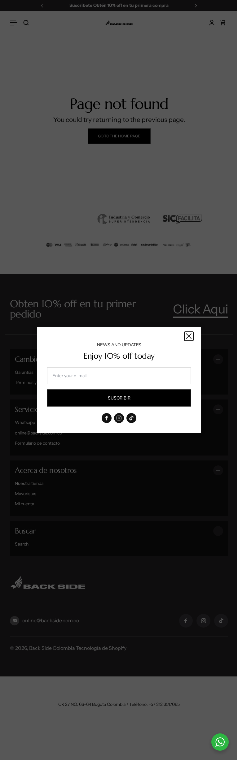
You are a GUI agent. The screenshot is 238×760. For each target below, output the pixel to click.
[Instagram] (119, 418)
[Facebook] (107, 418)
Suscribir (125, 399)
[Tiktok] (131, 418)
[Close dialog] (188, 336)
